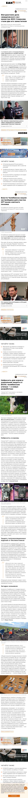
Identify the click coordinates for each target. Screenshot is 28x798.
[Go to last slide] (2, 685)
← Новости (4, 6)
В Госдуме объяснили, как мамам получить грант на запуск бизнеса (14, 776)
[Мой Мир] (24, 133)
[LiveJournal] (26, 133)
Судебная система (14, 130)
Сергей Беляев (22, 10)
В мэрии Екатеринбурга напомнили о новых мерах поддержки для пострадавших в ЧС (15, 184)
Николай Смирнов (22, 130)
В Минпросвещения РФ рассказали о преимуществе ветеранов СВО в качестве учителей (14, 166)
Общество (3, 130)
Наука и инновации (5, 731)
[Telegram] (22, 133)
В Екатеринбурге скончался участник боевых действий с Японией (13, 362)
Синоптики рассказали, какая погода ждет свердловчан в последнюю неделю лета (14, 358)
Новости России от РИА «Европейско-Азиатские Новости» (10, 3)
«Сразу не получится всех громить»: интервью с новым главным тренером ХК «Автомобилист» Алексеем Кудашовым (14, 180)
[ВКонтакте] (19, 133)
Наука (12, 731)
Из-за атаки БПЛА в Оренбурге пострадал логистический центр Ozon (14, 175)
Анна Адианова (22, 193)
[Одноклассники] (21, 133)
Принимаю (14, 795)
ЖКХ (8, 130)
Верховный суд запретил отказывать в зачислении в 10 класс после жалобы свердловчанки (13, 348)
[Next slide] (26, 685)
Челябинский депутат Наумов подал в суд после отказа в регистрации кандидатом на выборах (15, 171)
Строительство (10, 309)
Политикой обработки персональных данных (14, 792)
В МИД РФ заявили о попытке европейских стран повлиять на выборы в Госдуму (15, 769)
